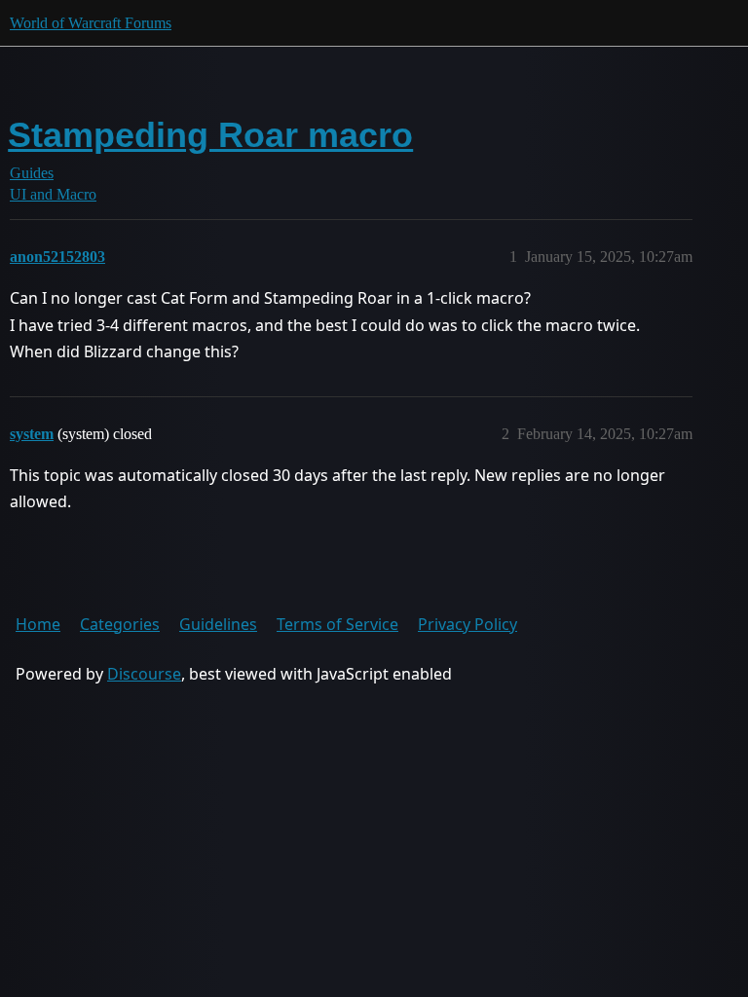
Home (38, 624)
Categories (120, 624)
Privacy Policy (467, 624)
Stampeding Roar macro (210, 135)
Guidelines (218, 624)
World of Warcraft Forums (90, 23)
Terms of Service (337, 624)
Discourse (144, 673)
